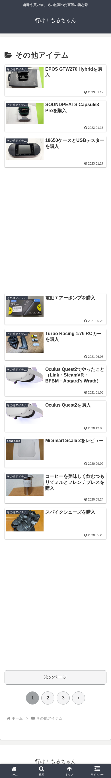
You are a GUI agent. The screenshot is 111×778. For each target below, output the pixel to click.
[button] (100, 704)
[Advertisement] (55, 227)
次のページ (55, 677)
